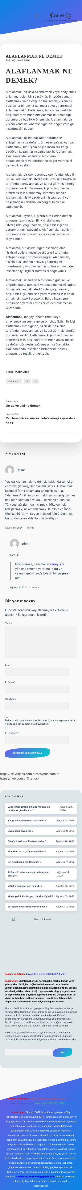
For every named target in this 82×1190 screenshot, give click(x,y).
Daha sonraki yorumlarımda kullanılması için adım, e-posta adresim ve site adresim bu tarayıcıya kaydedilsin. (40, 722)
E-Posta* (10, 682)
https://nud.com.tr (46, 774)
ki (36, 381)
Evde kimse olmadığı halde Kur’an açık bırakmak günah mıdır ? (29, 808)
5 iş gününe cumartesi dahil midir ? (27, 820)
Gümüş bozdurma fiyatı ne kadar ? (27, 841)
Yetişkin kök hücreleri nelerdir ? (25, 886)
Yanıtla (30, 527)
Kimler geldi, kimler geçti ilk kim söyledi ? (30, 896)
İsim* (7, 665)
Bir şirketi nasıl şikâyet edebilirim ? (27, 851)
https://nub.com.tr (13, 778)
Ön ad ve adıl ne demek (23, 405)
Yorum (8, 623)
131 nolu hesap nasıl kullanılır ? (24, 861)
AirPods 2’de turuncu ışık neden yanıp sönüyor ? (28, 874)
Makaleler (21, 372)
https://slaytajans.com (16, 774)
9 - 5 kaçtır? (12, 732)
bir (27, 381)
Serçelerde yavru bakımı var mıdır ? (27, 906)
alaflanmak (14, 381)
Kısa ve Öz (60, 15)
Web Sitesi (10, 698)
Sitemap (33, 778)
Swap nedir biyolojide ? (20, 830)
